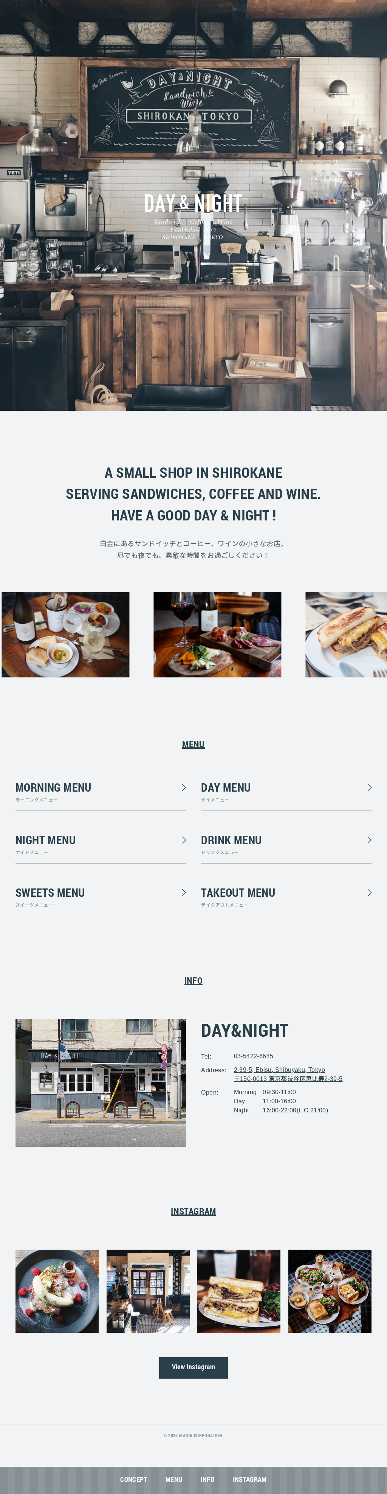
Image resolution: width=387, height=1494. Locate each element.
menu (174, 1481)
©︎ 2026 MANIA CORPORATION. (193, 1436)
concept (133, 1481)
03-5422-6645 (254, 1056)
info (208, 1481)
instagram (249, 1481)
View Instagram (193, 1368)
